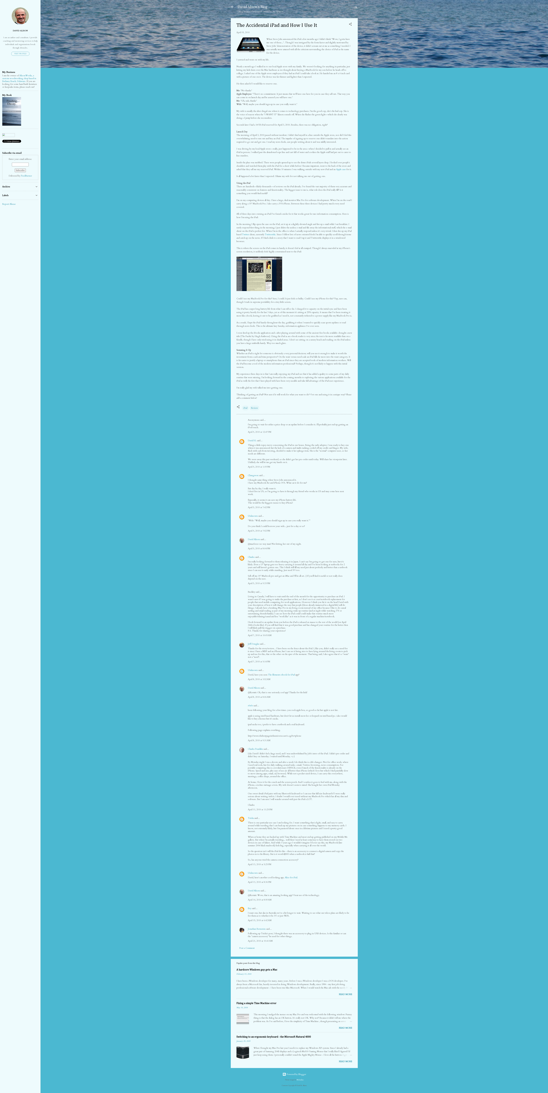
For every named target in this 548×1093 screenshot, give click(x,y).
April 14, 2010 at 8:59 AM (260, 899)
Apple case (341, 169)
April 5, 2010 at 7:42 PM (259, 507)
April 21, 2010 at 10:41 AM (260, 940)
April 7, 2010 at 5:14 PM (259, 661)
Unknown (253, 516)
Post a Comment (247, 948)
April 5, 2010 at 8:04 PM (259, 548)
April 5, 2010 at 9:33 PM (259, 583)
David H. (252, 440)
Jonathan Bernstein (257, 928)
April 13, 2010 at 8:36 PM (259, 882)
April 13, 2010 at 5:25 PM (259, 864)
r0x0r (250, 705)
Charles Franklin (255, 749)
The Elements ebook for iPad (281, 674)
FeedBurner (26, 175)
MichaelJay (300, 1080)
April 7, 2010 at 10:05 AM (260, 635)
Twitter (245, 234)
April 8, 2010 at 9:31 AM (259, 740)
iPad (245, 408)
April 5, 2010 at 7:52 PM (259, 530)
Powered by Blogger (296, 1074)
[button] (350, 24)
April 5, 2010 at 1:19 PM (259, 466)
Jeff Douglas (253, 643)
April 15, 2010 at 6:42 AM (260, 920)
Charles (251, 557)
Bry (249, 908)
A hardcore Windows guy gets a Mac (256, 969)
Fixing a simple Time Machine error (256, 1003)
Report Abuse (9, 204)
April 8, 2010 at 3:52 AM (259, 679)
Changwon (253, 475)
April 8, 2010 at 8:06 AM (259, 697)
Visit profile (20, 54)
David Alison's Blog (252, 7)
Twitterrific (270, 234)
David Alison (254, 539)
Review (254, 408)
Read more (345, 994)
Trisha (251, 818)
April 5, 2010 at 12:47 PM (259, 432)
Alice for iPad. (291, 877)
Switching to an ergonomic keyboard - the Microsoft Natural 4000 (273, 1037)
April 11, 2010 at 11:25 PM (260, 809)
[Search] (356, 7)
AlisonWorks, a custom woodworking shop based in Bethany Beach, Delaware (19, 78)
